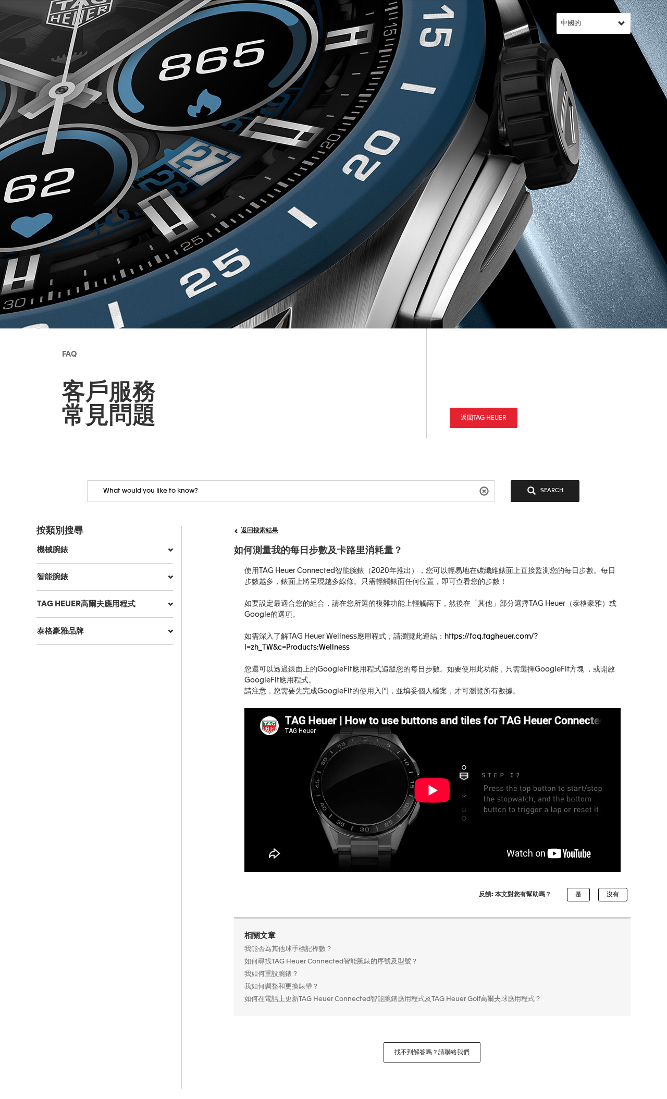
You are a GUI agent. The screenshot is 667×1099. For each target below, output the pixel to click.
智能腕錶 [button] (52, 577)
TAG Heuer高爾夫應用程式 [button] (86, 604)
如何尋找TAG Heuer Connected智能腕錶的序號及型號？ (331, 961)
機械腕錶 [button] (52, 550)
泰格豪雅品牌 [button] (60, 631)
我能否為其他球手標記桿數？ (288, 949)
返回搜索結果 (259, 531)
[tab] (105, 550)
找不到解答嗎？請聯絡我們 (432, 1052)
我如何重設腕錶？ (271, 974)
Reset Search (485, 490)
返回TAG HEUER (484, 418)
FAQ (69, 354)
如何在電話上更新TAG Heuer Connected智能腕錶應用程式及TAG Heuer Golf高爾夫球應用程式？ (392, 999)
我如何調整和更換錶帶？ (281, 986)
